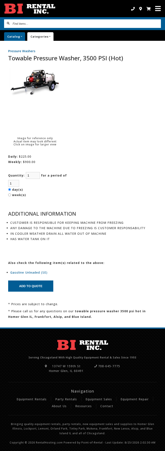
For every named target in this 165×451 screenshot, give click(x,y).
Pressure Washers (21, 51)
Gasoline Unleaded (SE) (28, 272)
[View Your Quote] (149, 9)
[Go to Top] (159, 445)
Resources (83, 406)
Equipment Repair (135, 399)
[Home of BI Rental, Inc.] (29, 8)
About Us (59, 406)
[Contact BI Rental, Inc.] (140, 9)
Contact (106, 406)
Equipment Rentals (32, 399)
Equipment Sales (99, 399)
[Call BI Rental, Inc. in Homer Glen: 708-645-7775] (133, 9)
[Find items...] (8, 23)
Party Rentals (66, 399)
